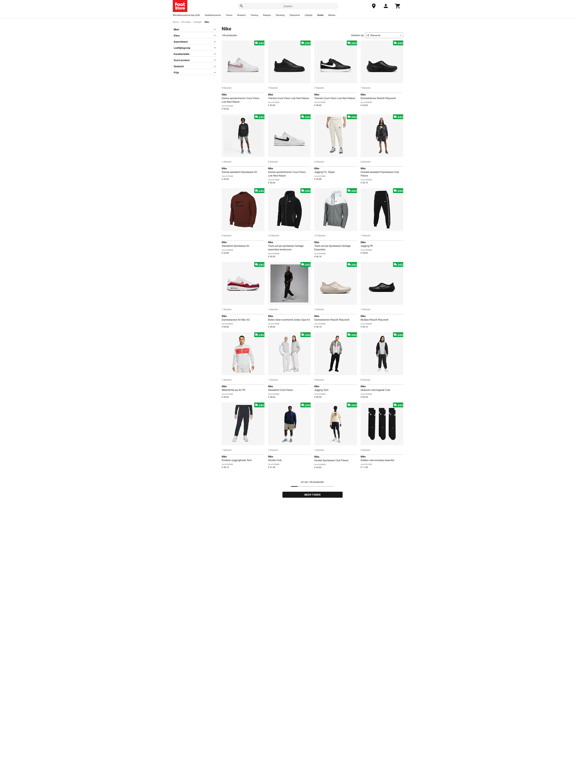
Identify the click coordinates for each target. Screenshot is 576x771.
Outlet (320, 15)
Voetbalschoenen (213, 15)
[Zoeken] (241, 6)
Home (175, 21)
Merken (332, 15)
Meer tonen (312, 494)
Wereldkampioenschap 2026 (186, 15)
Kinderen (241, 15)
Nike (224, 94)
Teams (229, 15)
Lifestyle (308, 15)
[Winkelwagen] (398, 6)
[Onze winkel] (374, 6)
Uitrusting (280, 15)
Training (254, 15)
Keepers (267, 15)
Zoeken (288, 6)
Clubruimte (295, 15)
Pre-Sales (186, 21)
